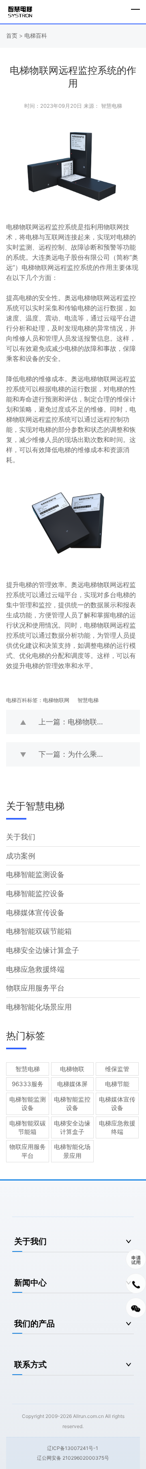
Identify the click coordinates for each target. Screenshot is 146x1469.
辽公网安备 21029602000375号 (73, 1458)
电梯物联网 (56, 700)
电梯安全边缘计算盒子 (42, 950)
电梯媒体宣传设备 (35, 912)
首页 (12, 35)
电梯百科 (35, 35)
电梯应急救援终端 (35, 969)
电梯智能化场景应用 (39, 1007)
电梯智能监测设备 (35, 874)
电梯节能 (117, 1084)
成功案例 (20, 856)
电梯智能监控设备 (35, 893)
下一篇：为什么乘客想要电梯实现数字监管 (89, 754)
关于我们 (20, 837)
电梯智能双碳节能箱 (39, 931)
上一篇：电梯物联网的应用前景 (89, 721)
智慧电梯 (88, 700)
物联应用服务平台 (35, 988)
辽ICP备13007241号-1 (72, 1448)
